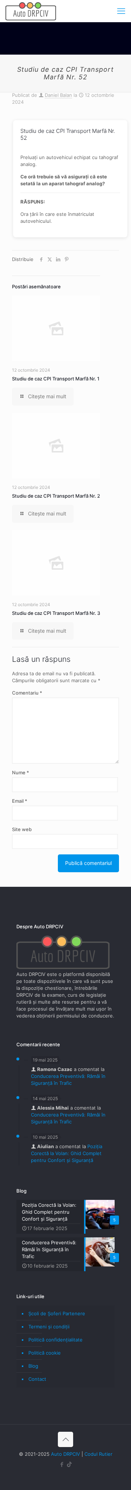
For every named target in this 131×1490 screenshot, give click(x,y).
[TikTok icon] (69, 1464)
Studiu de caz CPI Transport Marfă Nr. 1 (55, 379)
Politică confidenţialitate (55, 1340)
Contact (37, 1379)
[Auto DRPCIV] (30, 11)
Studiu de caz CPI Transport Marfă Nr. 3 (56, 613)
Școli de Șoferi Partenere (56, 1313)
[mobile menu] (121, 11)
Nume (20, 772)
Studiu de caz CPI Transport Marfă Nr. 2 (56, 496)
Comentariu (27, 693)
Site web (22, 829)
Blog (33, 1366)
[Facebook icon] (61, 1464)
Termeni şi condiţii (49, 1326)
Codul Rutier (98, 1454)
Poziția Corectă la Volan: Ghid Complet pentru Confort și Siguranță (66, 1153)
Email (19, 801)
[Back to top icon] (65, 1439)
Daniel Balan (58, 95)
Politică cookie (44, 1353)
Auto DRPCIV (65, 1454)
